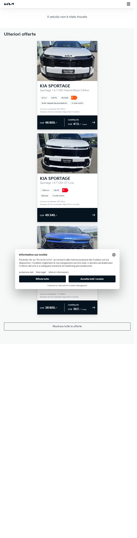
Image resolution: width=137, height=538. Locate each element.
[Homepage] (9, 4)
